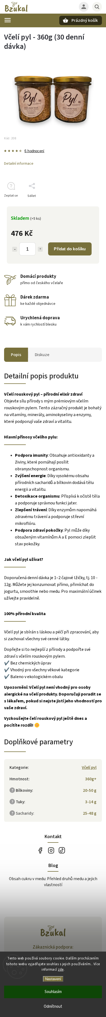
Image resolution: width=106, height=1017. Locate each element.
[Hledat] (97, 7)
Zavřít (85, 205)
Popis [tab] (16, 355)
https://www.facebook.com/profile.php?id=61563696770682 (40, 850)
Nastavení (53, 979)
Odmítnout (53, 1006)
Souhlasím (53, 992)
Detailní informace (18, 163)
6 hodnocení (34, 151)
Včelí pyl (89, 768)
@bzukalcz (61, 850)
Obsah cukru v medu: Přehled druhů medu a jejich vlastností (53, 882)
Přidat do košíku (70, 248)
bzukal (51, 850)
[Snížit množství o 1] (14, 249)
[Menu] (8, 20)
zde (61, 969)
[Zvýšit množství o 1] (40, 249)
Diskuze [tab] (42, 355)
